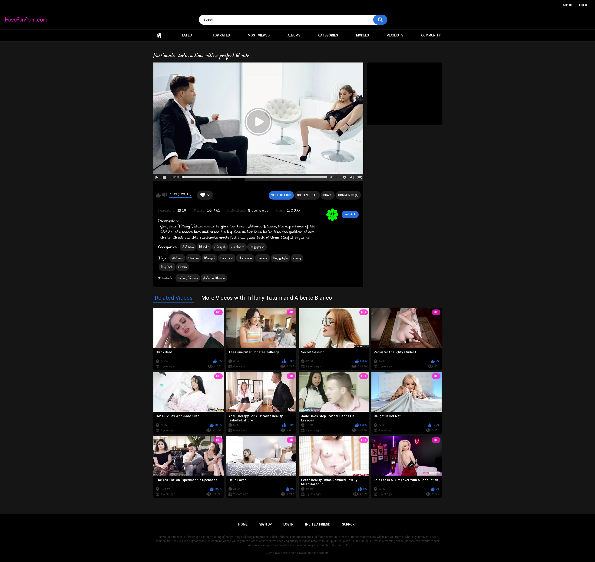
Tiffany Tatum (188, 278)
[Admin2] (332, 215)
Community (431, 35)
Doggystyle (257, 247)
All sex (177, 258)
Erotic (182, 267)
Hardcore (237, 247)
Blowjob (220, 247)
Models (362, 35)
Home (159, 35)
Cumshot (226, 258)
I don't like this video (164, 195)
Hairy (297, 258)
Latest (188, 35)
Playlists (395, 35)
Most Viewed (259, 35)
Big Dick (167, 267)
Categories (328, 35)
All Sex (188, 247)
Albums (294, 35)
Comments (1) (348, 195)
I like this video (158, 195)
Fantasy (262, 258)
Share (327, 195)
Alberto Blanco (214, 278)
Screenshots (307, 195)
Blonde (204, 247)
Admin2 (350, 214)
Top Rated (221, 35)
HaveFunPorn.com (284, 553)
